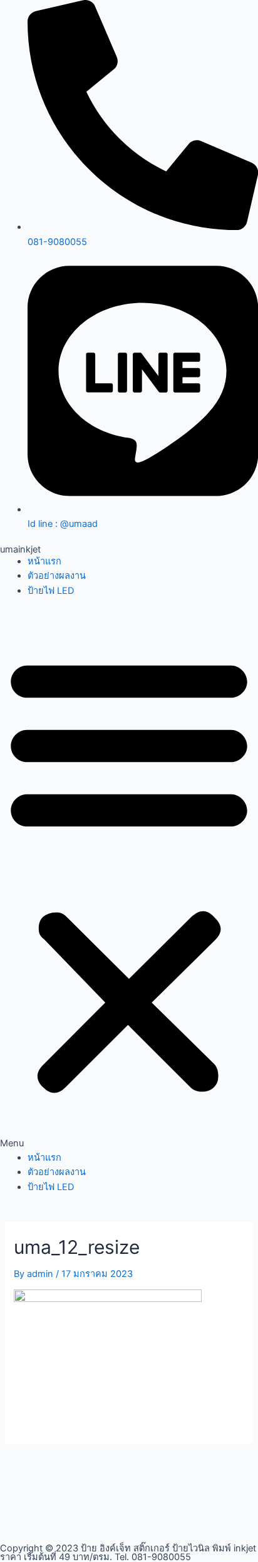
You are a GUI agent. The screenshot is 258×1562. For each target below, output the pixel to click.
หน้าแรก (44, 561)
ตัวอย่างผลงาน (57, 575)
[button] (129, 881)
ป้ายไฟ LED (51, 590)
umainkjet (20, 549)
